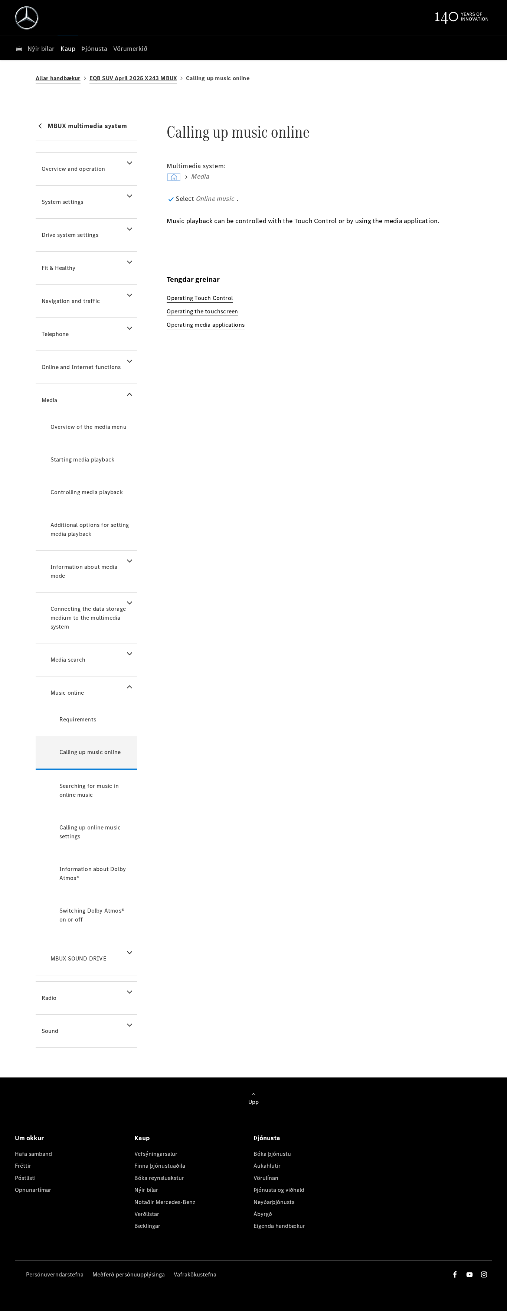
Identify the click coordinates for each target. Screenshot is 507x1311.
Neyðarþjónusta (274, 1202)
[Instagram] (484, 1274)
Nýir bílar (146, 1190)
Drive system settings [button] (70, 235)
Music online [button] (67, 693)
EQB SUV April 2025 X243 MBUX (133, 78)
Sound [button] (50, 1031)
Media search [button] (67, 659)
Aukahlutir (267, 1166)
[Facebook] (455, 1274)
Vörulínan (266, 1178)
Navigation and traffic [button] (71, 301)
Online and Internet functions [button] (81, 367)
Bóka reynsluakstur (159, 1178)
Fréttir (23, 1166)
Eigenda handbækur (279, 1226)
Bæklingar (147, 1226)
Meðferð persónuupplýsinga (128, 1274)
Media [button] (50, 400)
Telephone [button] (55, 334)
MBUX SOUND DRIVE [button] (78, 958)
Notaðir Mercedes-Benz (164, 1202)
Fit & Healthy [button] (59, 268)
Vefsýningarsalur (155, 1154)
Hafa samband (33, 1154)
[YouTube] (469, 1274)
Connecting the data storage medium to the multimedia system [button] (88, 617)
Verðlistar (146, 1214)
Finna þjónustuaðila (159, 1166)
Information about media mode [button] (84, 571)
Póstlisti (25, 1178)
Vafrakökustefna (195, 1274)
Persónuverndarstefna (55, 1274)
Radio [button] (49, 998)
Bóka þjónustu (272, 1154)
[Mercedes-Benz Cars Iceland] (27, 18)
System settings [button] (63, 202)
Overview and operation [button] (73, 169)
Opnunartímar (33, 1190)
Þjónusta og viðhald (279, 1190)
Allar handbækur (58, 78)
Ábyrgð (263, 1214)
